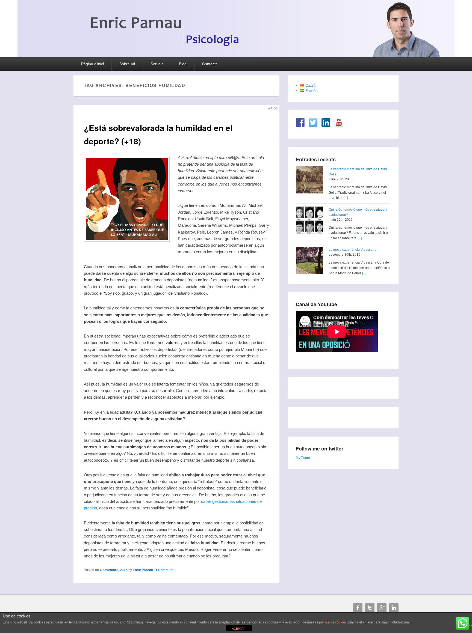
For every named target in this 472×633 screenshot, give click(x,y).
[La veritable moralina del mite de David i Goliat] (309, 180)
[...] (346, 198)
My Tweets (303, 458)
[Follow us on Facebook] (300, 122)
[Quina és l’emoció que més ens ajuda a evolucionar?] (309, 221)
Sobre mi (127, 64)
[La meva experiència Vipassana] (309, 261)
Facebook (357, 607)
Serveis (157, 64)
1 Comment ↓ (165, 570)
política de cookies (333, 622)
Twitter (369, 607)
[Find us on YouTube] (338, 122)
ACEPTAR (239, 628)
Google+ (382, 607)
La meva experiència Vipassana (352, 249)
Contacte (210, 64)
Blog (183, 64)
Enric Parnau (143, 570)
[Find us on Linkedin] (325, 122)
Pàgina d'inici (92, 64)
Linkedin (394, 607)
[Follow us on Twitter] (313, 122)
